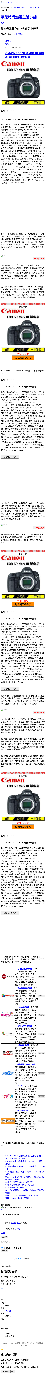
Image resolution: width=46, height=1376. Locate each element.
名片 (7, 44)
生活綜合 (19, 34)
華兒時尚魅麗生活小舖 (19, 17)
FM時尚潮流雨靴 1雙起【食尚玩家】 (19, 1182)
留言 (18, 1223)
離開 (12, 1371)
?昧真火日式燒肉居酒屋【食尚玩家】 (20, 1185)
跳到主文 (4, 23)
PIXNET (10, 1343)
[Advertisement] (23, 212)
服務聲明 (24, 1345)
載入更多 (5, 1237)
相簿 (7, 39)
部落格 (8, 41)
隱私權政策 (39, 1343)
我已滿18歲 (5, 1371)
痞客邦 (13, 1223)
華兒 (2, 1210)
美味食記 (18, 1229)
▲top (3, 1233)
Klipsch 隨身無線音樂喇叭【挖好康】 (19, 1188)
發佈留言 (5, 1250)
